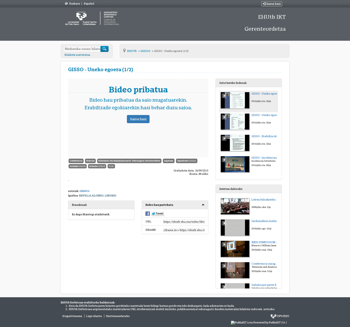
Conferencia (76, 161)
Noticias (90, 161)
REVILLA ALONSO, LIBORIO (97, 195)
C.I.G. (111, 166)
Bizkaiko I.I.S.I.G (97, 166)
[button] (175, 205)
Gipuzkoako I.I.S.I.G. (186, 161)
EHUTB (132, 51)
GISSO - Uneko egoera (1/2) (171, 51)
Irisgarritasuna (72, 316)
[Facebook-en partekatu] (147, 213)
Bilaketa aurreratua (77, 54)
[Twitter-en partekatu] (158, 213)
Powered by (270, 322)
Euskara (74, 3)
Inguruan (168, 161)
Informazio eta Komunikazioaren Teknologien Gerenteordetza (129, 161)
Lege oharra (94, 316)
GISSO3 (145, 51)
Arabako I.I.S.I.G (77, 166)
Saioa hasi (273, 3)
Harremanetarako (118, 316)
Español (89, 3)
